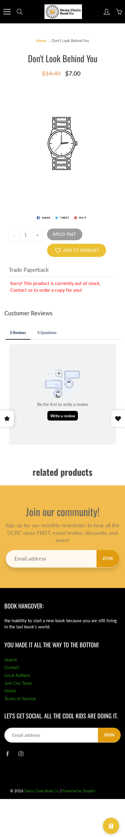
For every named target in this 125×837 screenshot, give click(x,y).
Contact (11, 667)
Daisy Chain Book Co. (42, 790)
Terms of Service (20, 698)
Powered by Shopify (78, 790)
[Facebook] (7, 753)
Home (41, 40)
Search (10, 659)
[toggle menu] (7, 11)
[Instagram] (21, 753)
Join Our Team (18, 683)
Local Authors (17, 675)
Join (107, 558)
